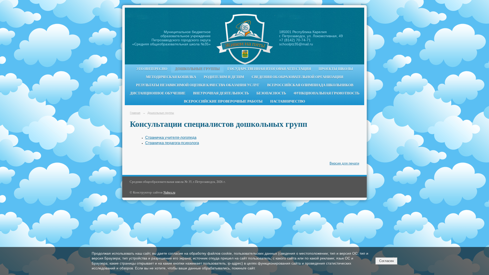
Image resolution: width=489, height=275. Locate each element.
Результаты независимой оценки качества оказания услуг (198, 85)
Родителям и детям (224, 76)
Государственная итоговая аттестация (269, 68)
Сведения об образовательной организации (297, 76)
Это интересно (151, 68)
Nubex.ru (169, 192)
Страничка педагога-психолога (172, 143)
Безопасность (271, 93)
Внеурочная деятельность (221, 93)
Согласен (386, 261)
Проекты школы (336, 68)
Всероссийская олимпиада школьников (310, 85)
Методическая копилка (171, 76)
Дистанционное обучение (157, 93)
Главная (135, 112)
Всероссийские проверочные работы (223, 101)
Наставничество (287, 101)
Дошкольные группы (197, 68)
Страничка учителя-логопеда (170, 137)
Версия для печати (344, 163)
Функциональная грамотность (326, 93)
